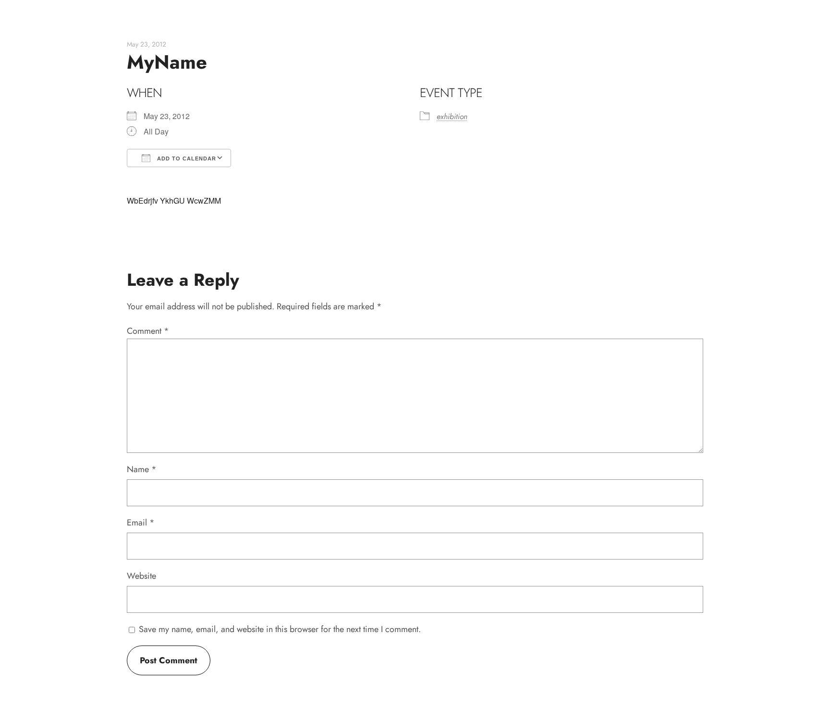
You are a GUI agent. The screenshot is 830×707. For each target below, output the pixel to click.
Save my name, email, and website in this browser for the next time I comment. (280, 629)
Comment (148, 331)
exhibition (452, 116)
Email (141, 522)
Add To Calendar (185, 158)
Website (141, 576)
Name (142, 469)
